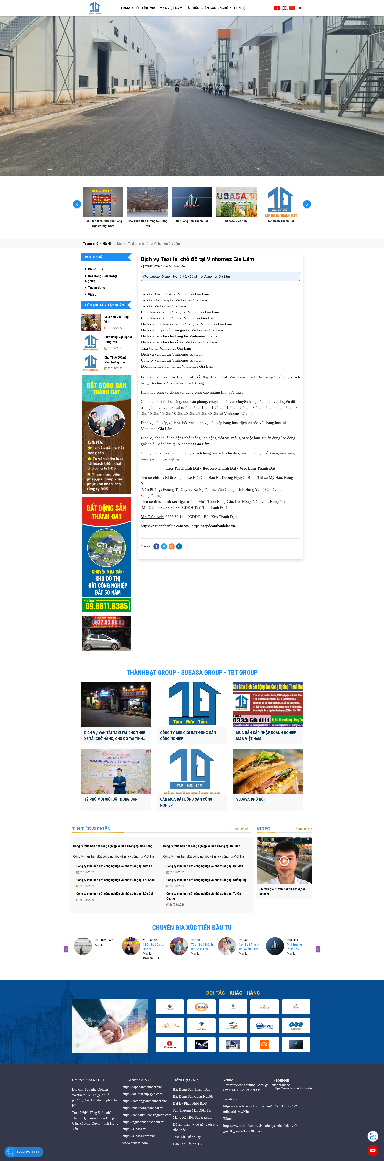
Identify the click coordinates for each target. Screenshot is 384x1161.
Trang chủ (130, 8)
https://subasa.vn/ (135, 1129)
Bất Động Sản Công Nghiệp (208, 8)
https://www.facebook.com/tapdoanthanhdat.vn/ (305, 1088)
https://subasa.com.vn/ (138, 1136)
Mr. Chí (291, 939)
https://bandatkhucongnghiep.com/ (147, 1115)
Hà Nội (107, 244)
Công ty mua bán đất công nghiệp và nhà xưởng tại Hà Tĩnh (201, 846)
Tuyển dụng (96, 288)
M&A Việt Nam (171, 8)
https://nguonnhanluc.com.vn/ (165, 526)
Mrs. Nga (244, 939)
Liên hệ (239, 8)
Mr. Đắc (195, 939)
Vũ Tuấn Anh (103, 939)
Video (92, 294)
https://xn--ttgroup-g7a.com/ (142, 1094)
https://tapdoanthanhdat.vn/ (214, 526)
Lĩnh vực (149, 8)
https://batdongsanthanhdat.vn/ (144, 1101)
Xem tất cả (241, 828)
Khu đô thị (95, 269)
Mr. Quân (148, 939)
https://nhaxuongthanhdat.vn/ (143, 1108)
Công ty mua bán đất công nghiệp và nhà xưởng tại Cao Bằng (112, 846)
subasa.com (139, 1143)
